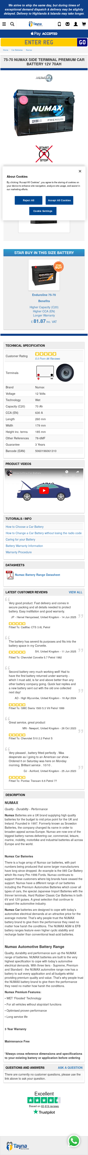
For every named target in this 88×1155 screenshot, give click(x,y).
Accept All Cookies (59, 200)
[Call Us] (59, 24)
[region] (44, 193)
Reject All (28, 200)
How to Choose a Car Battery (25, 527)
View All (75, 592)
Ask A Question (70, 1067)
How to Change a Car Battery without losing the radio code (44, 533)
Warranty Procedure (19, 552)
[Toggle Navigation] (4, 24)
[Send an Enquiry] (67, 24)
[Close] (80, 171)
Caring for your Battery (20, 539)
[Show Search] (12, 24)
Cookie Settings (43, 211)
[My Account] (76, 24)
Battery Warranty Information (24, 546)
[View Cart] (84, 24)
